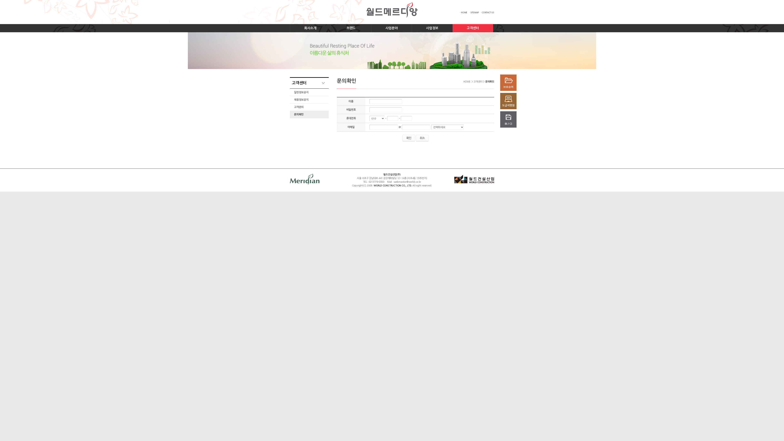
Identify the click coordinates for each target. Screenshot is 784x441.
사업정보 (432, 28)
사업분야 (391, 28)
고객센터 (473, 28)
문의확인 (299, 114)
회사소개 (310, 28)
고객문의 (299, 107)
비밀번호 (351, 109)
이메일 (351, 127)
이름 (351, 101)
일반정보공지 (301, 92)
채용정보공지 (301, 99)
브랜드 (350, 28)
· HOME (463, 12)
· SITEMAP (474, 12)
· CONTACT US (487, 12)
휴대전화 (351, 118)
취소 (422, 138)
